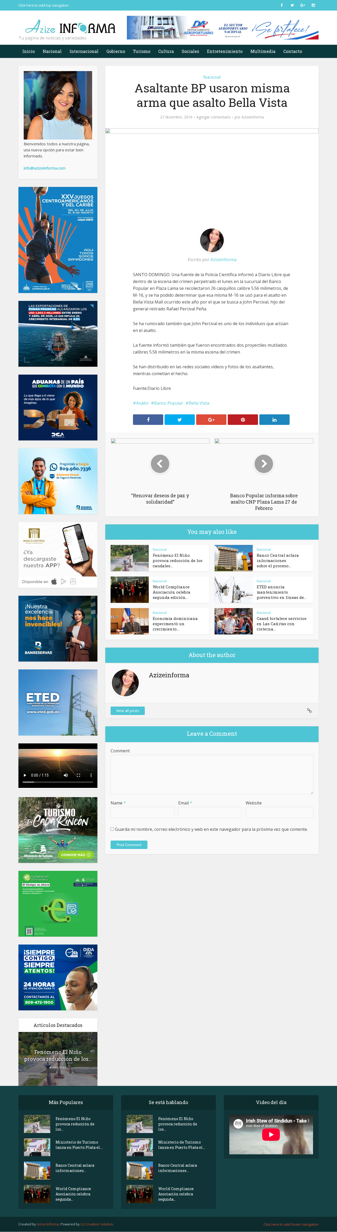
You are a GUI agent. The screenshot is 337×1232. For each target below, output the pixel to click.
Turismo (141, 51)
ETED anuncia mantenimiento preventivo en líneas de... (281, 592)
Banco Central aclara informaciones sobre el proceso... (278, 560)
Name (118, 803)
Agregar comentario (213, 117)
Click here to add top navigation (43, 5)
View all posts (127, 710)
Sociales (190, 51)
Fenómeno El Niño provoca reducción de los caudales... (177, 560)
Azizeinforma (252, 117)
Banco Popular (168, 403)
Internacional (84, 51)
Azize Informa (48, 1224)
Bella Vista (199, 403)
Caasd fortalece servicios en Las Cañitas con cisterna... (281, 624)
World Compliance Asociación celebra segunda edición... (171, 592)
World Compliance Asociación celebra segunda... (73, 1194)
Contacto (292, 51)
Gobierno (115, 51)
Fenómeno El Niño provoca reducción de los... (58, 1055)
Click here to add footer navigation (291, 1224)
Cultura (166, 51)
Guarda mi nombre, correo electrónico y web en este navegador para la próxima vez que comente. (211, 829)
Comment (120, 751)
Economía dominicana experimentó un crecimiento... (175, 624)
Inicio (28, 51)
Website (254, 803)
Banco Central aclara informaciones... (75, 1168)
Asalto (142, 403)
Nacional (52, 51)
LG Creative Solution (97, 1224)
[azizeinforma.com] (71, 23)
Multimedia (262, 51)
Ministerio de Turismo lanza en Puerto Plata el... (79, 1145)
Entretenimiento (224, 51)
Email (185, 803)
